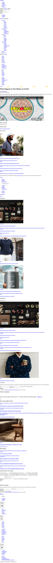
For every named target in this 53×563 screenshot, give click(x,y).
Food (5, 23)
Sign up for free (19, 175)
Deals (3, 51)
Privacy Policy (16, 389)
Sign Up (1, 388)
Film (5, 36)
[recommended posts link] (11, 441)
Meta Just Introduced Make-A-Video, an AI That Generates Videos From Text (11, 168)
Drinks (5, 22)
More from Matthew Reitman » (5, 128)
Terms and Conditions (8, 389)
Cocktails (1, 333)
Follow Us (1, 8)
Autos (3, 61)
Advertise (3, 553)
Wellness (3, 3)
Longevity (6, 30)
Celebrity (1, 451)
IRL (2, 511)
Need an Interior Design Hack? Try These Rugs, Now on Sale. (11, 444)
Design (5, 40)
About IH (3, 550)
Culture (3, 4)
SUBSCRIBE (4, 181)
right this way (39, 396)
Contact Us (4, 552)
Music (5, 35)
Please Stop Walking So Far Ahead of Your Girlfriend (9, 458)
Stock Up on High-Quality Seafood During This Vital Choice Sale (11, 463)
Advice (3, 534)
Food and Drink (6, 45)
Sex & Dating (6, 33)
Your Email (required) (13, 472)
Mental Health (6, 31)
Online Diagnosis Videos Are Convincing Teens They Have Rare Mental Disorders (12, 173)
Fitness (5, 29)
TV (4, 37)
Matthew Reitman (4, 91)
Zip (10, 387)
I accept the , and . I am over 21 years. (13, 389)
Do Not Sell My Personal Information (8, 559)
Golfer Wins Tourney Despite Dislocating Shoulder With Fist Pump (9, 158)
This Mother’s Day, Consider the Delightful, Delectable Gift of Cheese (12, 468)
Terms (3, 554)
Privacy (3, 556)
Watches (5, 26)
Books (5, 38)
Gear (5, 25)
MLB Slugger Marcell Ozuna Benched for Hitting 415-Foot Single (9, 163)
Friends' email (2, 478)
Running (5, 32)
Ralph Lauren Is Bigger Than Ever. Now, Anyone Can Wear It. (9, 263)
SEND (1, 479)
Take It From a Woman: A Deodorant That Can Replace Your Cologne (10, 291)
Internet (5, 39)
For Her (5, 47)
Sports (3, 75)
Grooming (3, 62)
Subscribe (5, 8)
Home (5, 44)
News (1, 294)
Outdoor (5, 46)
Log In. (7, 183)
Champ (3, 512)
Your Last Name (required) (14, 475)
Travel (5, 24)
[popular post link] (11, 260)
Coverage (3, 510)
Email (11, 386)
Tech (5, 48)
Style (5, 21)
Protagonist (4, 513)
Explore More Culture (3, 446)
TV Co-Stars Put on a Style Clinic (6, 453)
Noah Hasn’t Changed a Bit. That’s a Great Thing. (7, 296)
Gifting (5, 50)
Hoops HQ (4, 6)
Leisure (3, 2)
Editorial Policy (4, 551)
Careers (3, 557)
